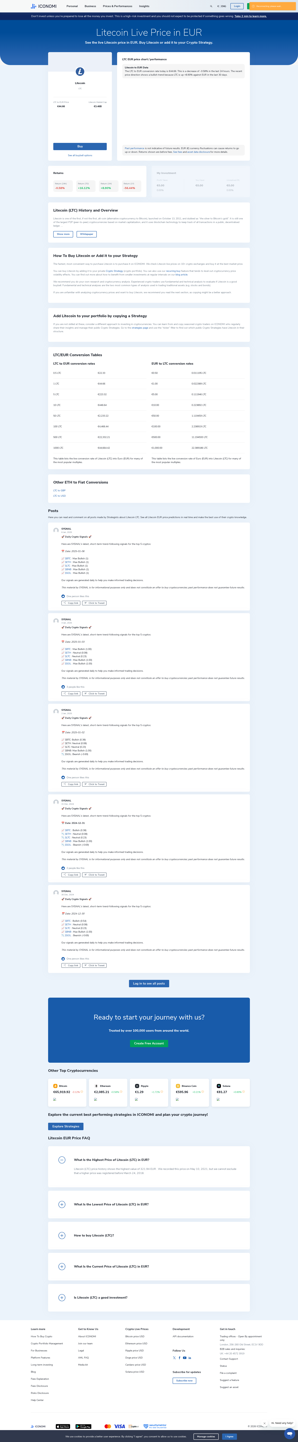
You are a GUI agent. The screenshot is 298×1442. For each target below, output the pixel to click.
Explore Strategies (65, 1126)
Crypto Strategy (114, 271)
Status (223, 1366)
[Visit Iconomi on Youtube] (184, 1358)
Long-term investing (42, 1364)
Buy (80, 146)
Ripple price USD (134, 1350)
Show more (63, 234)
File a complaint (228, 1373)
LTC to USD (59, 496)
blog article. (182, 274)
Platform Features (40, 1357)
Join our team (85, 1343)
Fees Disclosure (39, 1386)
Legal (81, 1350)
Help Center (37, 1400)
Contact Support (229, 1359)
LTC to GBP (59, 490)
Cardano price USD (135, 1364)
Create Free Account (149, 1043)
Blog (33, 1371)
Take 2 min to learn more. (251, 16)
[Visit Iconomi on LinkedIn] (190, 1358)
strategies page (140, 327)
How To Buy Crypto (41, 1336)
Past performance (134, 148)
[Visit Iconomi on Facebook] (179, 1358)
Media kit (83, 1364)
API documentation (183, 1336)
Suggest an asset (229, 1387)
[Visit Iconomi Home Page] (43, 6)
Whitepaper (86, 234)
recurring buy (173, 271)
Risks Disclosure (40, 1393)
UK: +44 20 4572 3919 (232, 1353)
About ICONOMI (87, 1336)
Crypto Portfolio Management (47, 1343)
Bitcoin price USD (134, 1336)
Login (237, 6)
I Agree (229, 1436)
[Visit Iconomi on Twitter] (174, 1358)
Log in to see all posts (149, 983)
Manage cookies (206, 1436)
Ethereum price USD (136, 1343)
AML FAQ (83, 1357)
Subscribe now (184, 1380)
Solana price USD (134, 1371)
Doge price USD (134, 1357)
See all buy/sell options (80, 155)
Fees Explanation (40, 1379)
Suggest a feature (229, 1380)
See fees (177, 152)
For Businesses (39, 1350)
